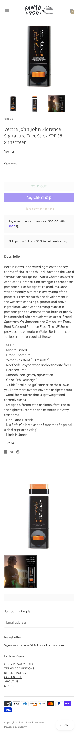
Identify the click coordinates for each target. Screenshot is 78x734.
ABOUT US (11, 681)
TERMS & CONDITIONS (19, 668)
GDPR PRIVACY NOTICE (20, 664)
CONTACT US (13, 677)
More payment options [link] (39, 208)
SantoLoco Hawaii (36, 722)
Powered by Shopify (15, 726)
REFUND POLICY (15, 673)
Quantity (10, 164)
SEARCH (10, 686)
